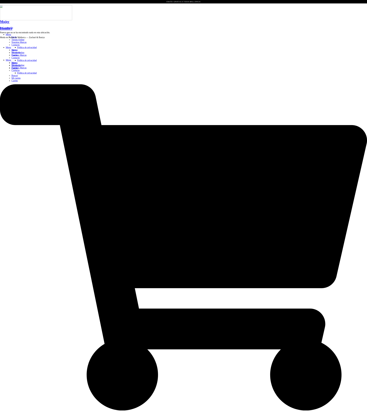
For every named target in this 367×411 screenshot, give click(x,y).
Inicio (14, 50)
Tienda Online (17, 39)
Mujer (4, 22)
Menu (8, 34)
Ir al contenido (6, 27)
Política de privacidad (27, 73)
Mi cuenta (16, 78)
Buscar (14, 75)
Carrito (14, 80)
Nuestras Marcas (19, 42)
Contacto (15, 70)
